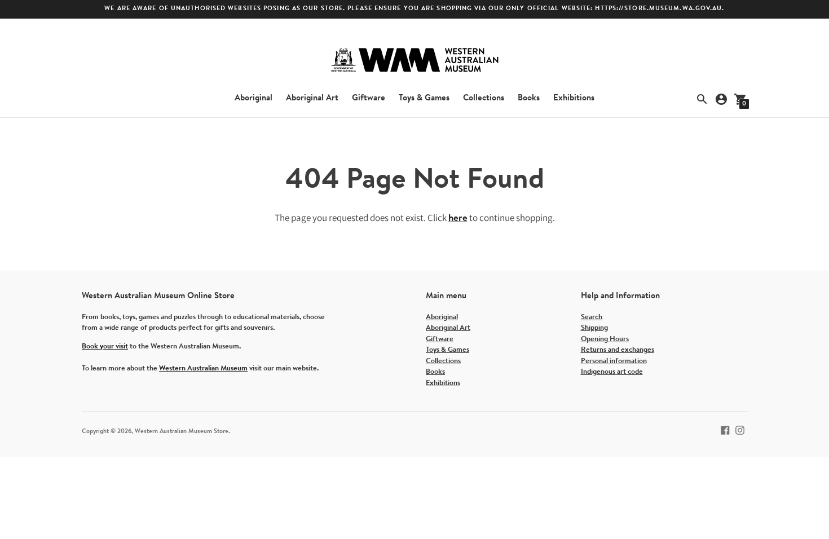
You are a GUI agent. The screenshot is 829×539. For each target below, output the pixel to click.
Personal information (614, 361)
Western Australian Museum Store (181, 431)
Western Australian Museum (203, 368)
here (458, 218)
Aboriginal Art (312, 98)
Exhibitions (573, 98)
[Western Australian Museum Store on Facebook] (725, 430)
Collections (483, 98)
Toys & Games (424, 98)
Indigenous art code (612, 371)
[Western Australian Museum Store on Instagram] (739, 430)
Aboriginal (253, 98)
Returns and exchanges (617, 350)
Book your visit (105, 346)
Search (591, 317)
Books (529, 98)
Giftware (368, 98)
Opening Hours (605, 339)
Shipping (594, 328)
